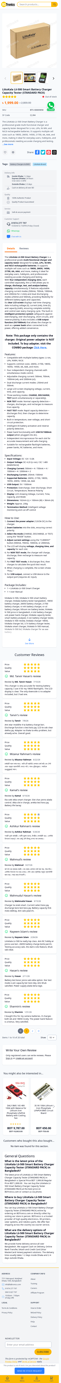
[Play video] (29, 40)
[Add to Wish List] (5, 152)
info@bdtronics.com (13, 1284)
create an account (24, 1058)
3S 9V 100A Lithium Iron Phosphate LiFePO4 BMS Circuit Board (43, 1109)
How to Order (36, 1308)
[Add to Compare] (13, 152)
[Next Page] (38, 1031)
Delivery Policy (36, 1317)
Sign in (9, 1058)
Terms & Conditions (9, 1308)
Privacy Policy (7, 1312)
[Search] (54, 4)
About (33, 1279)
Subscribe (43, 1351)
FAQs (33, 1321)
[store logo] (8, 4)
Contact (34, 1326)
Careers (34, 1288)
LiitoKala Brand (40, 164)
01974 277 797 (11, 1288)
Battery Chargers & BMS (20, 164)
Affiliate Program (37, 1293)
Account (37, 1381)
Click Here (40, 347)
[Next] (53, 78)
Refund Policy (36, 1312)
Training (34, 1283)
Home (7, 1381)
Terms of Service (29, 1361)
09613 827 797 (11, 1292)
